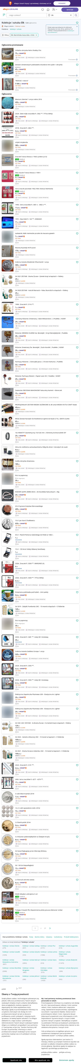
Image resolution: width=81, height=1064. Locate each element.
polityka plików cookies (49, 1052)
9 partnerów (12, 1029)
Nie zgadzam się (42, 1060)
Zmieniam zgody (66, 1060)
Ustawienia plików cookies (65, 1044)
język (20, 988)
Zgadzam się (16, 1060)
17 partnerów (7, 1027)
